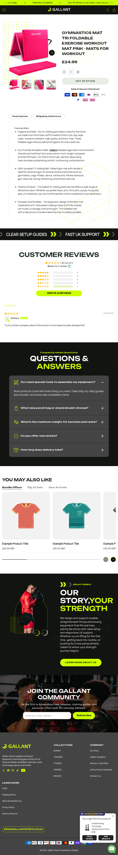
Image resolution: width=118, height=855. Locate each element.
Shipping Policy (9, 794)
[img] (11, 313)
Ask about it (106, 838)
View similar (89, 838)
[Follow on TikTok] (17, 770)
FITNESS (57, 763)
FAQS (4, 788)
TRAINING (58, 757)
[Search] (108, 10)
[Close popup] (113, 816)
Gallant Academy (98, 757)
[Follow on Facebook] (8, 770)
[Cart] (114, 10)
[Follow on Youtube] (23, 770)
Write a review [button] (59, 293)
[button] (43, 286)
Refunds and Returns (11, 801)
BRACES (57, 776)
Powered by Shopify (69, 850)
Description (20, 116)
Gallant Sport (54, 850)
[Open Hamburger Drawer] (4, 10)
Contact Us (95, 776)
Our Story (94, 750)
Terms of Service (9, 813)
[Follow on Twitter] (3, 770)
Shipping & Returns (48, 116)
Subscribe (84, 715)
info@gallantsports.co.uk (23, 829)
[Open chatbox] (112, 849)
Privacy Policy (8, 807)
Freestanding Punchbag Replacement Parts (101, 826)
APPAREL (58, 769)
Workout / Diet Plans (99, 763)
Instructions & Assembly (101, 769)
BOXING (57, 750)
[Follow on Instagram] (13, 770)
